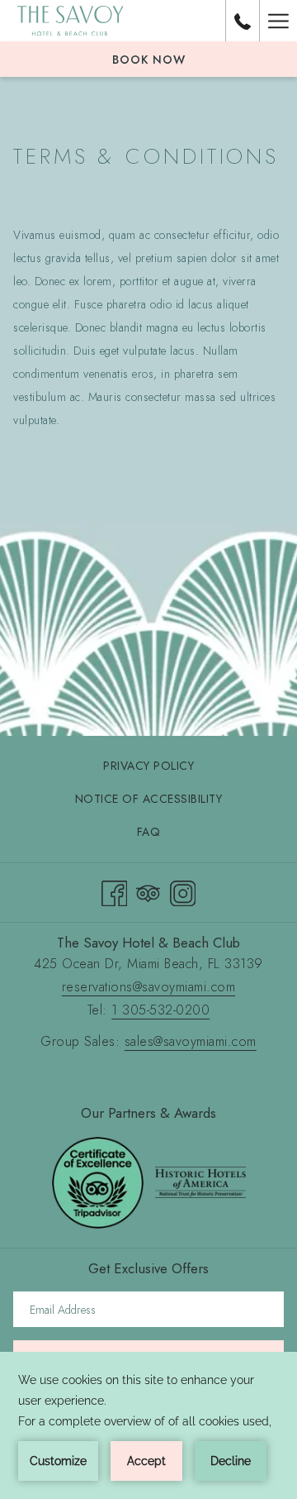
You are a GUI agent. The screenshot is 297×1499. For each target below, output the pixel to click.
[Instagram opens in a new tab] (183, 890)
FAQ (149, 831)
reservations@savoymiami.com (149, 986)
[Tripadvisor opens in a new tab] (148, 890)
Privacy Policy (148, 765)
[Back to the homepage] (70, 20)
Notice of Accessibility (149, 798)
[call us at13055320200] (242, 20)
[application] (148, 1425)
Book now (149, 59)
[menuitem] (148, 766)
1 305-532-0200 (160, 1009)
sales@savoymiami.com (191, 1041)
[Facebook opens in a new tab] (114, 890)
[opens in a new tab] (98, 1180)
